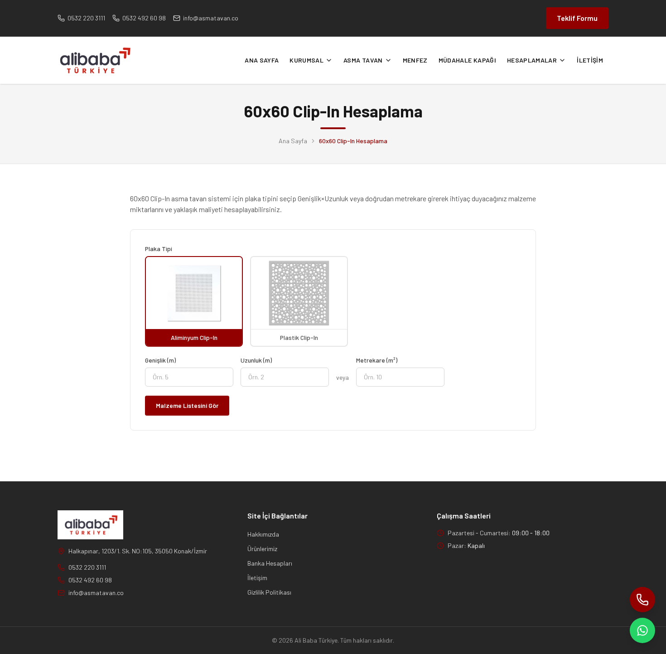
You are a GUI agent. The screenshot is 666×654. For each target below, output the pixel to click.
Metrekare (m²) (376, 360)
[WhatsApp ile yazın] (642, 630)
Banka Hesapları (269, 563)
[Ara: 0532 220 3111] (642, 599)
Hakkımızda (263, 534)
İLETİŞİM (590, 60)
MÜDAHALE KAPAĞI (467, 60)
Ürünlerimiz (262, 548)
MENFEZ (415, 60)
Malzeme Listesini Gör (187, 405)
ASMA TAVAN (363, 60)
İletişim (257, 577)
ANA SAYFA (262, 60)
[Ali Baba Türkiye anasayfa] (94, 60)
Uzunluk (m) (256, 360)
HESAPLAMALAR (532, 60)
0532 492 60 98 (90, 580)
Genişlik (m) (160, 360)
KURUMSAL (306, 60)
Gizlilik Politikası (269, 592)
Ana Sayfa (293, 141)
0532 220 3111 (87, 567)
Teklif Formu (577, 18)
